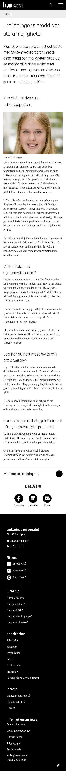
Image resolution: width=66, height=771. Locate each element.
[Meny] (61, 5)
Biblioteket (12, 640)
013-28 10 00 (17, 545)
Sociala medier (15, 749)
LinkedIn (18, 577)
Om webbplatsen (16, 724)
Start (8, 14)
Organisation (13, 652)
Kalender (12, 646)
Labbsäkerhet (14, 665)
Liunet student (14, 702)
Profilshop (12, 671)
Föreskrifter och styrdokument (23, 677)
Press (9, 659)
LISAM (11, 708)
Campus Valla (14, 604)
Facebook (18, 563)
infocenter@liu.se (19, 540)
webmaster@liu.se (16, 759)
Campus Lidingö (16, 622)
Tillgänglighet (14, 743)
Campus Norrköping (18, 616)
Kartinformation (15, 597)
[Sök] (51, 5)
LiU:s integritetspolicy (18, 730)
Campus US (13, 610)
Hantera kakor (14, 736)
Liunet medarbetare (17, 695)
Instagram (18, 570)
